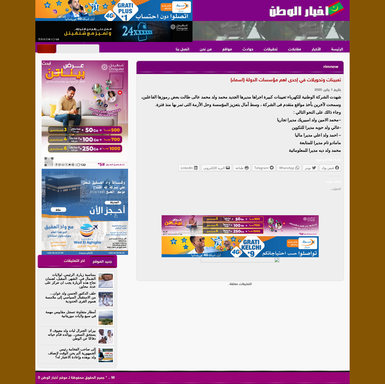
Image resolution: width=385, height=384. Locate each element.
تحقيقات (271, 49)
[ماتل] (240, 268)
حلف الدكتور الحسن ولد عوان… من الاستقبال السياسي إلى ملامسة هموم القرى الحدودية (70, 297)
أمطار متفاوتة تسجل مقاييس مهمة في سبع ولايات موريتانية (71, 314)
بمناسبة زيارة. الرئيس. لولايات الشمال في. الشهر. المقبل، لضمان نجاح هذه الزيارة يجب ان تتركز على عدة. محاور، (70, 280)
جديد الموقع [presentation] (102, 262)
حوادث (248, 49)
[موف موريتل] (113, 10)
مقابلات (294, 49)
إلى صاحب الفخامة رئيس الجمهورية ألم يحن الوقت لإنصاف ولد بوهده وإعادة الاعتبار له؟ (72, 353)
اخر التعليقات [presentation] (74, 261)
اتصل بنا (182, 49)
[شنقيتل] (113, 31)
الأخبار (316, 49)
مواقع (227, 49)
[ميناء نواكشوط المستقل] (271, 31)
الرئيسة (337, 49)
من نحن (206, 49)
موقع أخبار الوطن (53, 378)
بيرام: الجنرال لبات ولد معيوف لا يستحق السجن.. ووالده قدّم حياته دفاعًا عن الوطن (72, 334)
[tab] (102, 261)
